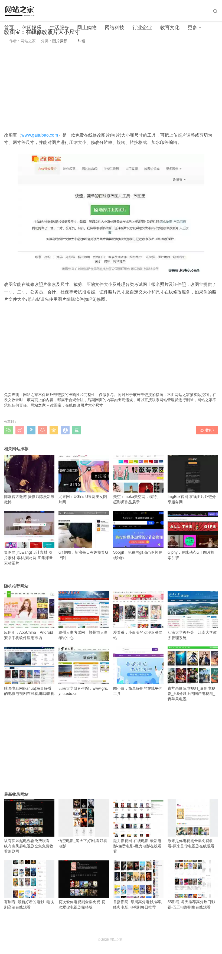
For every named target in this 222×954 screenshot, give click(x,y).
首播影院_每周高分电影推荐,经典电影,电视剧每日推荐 (137, 904)
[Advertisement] (111, 87)
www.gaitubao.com (39, 135)
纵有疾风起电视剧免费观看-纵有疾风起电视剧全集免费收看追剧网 (28, 846)
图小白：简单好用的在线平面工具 (137, 690)
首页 (9, 27)
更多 (192, 27)
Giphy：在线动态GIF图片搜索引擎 (191, 554)
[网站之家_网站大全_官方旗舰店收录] (19, 10)
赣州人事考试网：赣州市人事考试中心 (83, 634)
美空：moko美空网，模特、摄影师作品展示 (137, 499)
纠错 (81, 40)
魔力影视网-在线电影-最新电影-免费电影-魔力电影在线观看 (137, 846)
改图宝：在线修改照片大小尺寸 (76, 405)
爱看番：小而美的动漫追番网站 (137, 634)
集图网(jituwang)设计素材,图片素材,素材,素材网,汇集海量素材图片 (28, 557)
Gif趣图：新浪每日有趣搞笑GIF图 (83, 554)
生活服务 (59, 27)
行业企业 (142, 27)
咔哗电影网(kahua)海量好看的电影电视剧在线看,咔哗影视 (29, 690)
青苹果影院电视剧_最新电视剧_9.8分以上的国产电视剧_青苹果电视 (191, 693)
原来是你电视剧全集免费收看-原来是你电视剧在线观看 (191, 843)
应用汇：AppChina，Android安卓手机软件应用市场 (28, 634)
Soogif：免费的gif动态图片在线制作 (137, 554)
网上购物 (87, 27)
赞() (207, 430)
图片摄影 (59, 40)
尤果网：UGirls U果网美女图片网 (82, 499)
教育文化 (169, 27)
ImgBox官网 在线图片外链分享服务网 (192, 499)
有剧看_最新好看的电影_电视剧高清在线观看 (29, 904)
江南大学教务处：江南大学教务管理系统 (192, 634)
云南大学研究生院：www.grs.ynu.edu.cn (83, 690)
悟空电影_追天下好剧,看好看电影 (82, 843)
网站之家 (38, 405)
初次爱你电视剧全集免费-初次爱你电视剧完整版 (81, 904)
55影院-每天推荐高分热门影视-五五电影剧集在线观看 (191, 904)
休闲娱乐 (31, 27)
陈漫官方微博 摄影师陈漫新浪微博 (29, 499)
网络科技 (114, 27)
